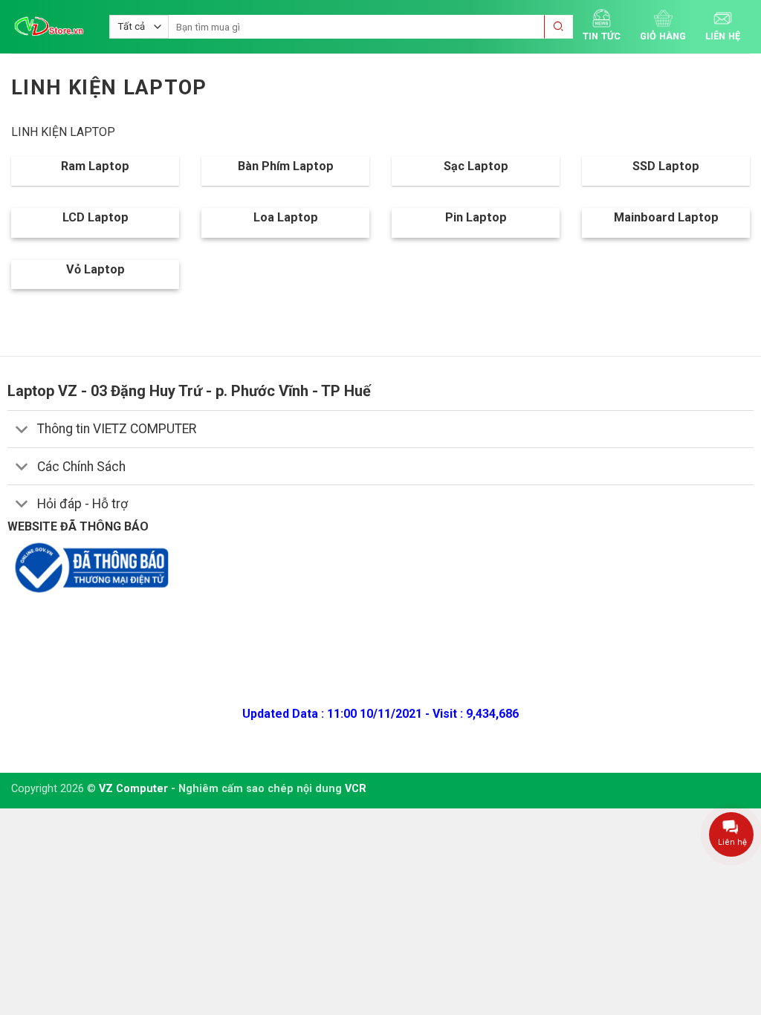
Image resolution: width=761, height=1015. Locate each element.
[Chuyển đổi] (21, 431)
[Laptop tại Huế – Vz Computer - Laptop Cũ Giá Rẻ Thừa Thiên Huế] (49, 26)
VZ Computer (133, 788)
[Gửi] (559, 27)
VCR (355, 788)
